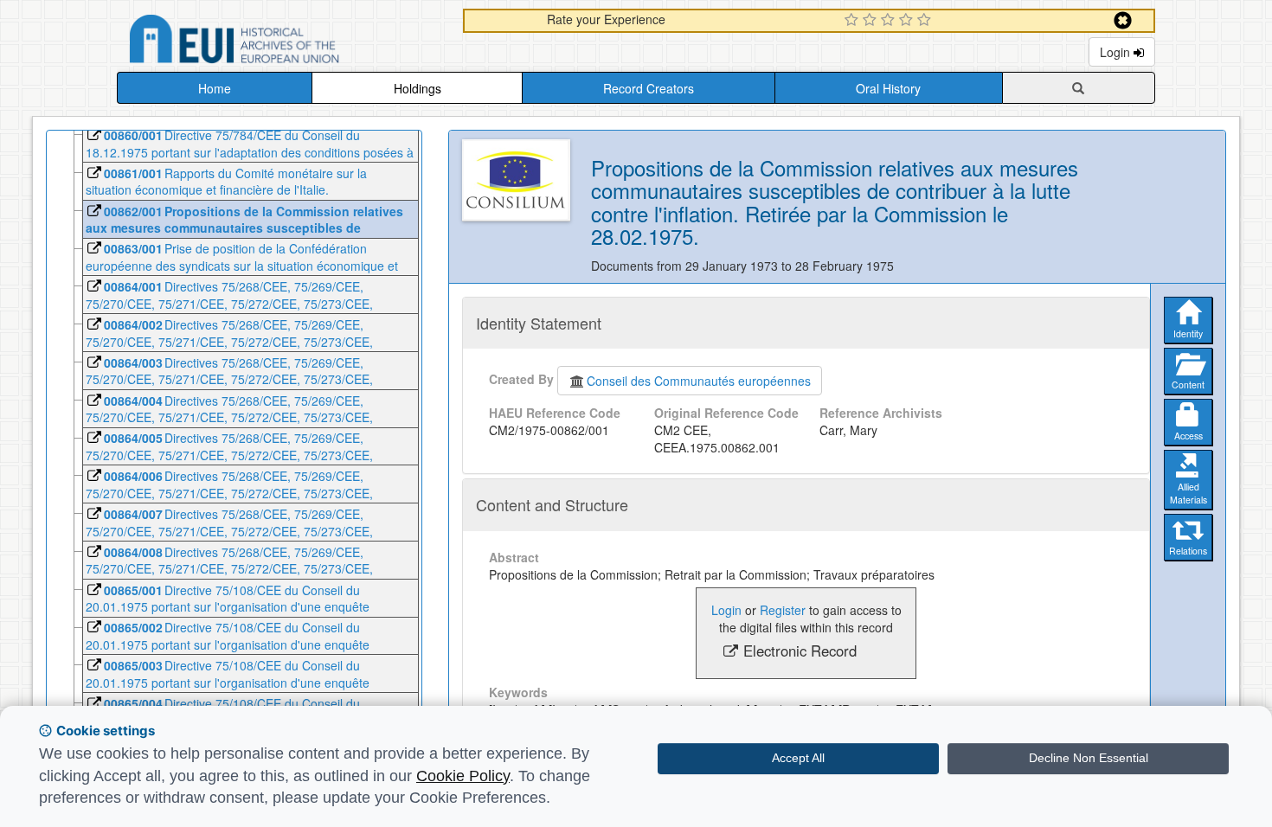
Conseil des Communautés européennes (699, 380)
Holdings (417, 88)
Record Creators (648, 88)
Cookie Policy (463, 776)
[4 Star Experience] (908, 20)
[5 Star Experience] (926, 20)
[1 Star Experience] (854, 20)
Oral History (888, 88)
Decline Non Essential (1088, 758)
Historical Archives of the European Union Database (283, 42)
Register (783, 610)
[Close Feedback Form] (1123, 20)
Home (214, 88)
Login (1117, 52)
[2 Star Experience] (872, 20)
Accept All (798, 758)
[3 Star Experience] (890, 20)
